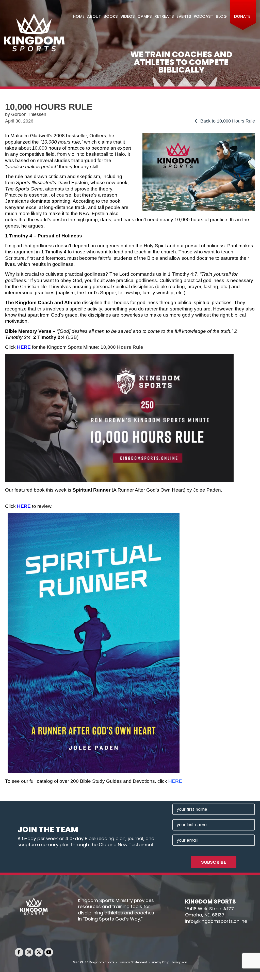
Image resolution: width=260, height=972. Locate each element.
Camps (144, 16)
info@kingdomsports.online (216, 921)
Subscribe (213, 862)
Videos (127, 16)
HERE (24, 506)
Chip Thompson (174, 962)
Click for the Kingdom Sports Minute (51, 347)
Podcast (203, 16)
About (94, 16)
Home (79, 16)
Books (111, 16)
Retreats (164, 16)
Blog (221, 16)
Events (183, 16)
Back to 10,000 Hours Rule (227, 121)
